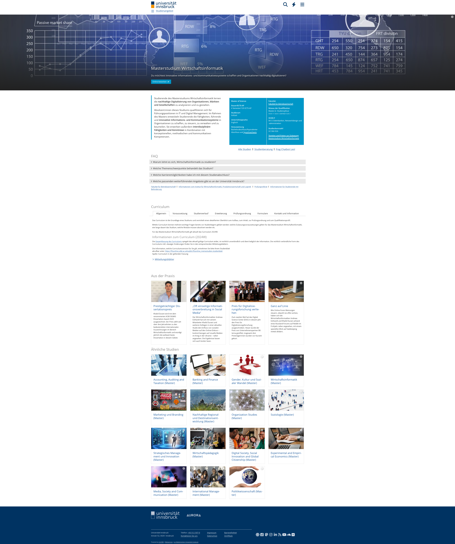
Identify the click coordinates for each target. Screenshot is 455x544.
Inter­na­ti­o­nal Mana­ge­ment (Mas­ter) (206, 493)
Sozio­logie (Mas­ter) (282, 414)
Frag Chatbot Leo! (285, 149)
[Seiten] (302, 4)
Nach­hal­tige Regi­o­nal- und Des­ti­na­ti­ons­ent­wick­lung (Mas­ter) (206, 418)
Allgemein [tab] (161, 213)
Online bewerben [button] (159, 81)
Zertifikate (228, 536)
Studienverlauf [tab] (201, 213)
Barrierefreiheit (230, 532)
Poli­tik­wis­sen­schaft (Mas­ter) (247, 493)
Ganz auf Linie (279, 306)
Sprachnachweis (250, 132)
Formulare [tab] (262, 213)
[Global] (294, 5)
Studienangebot (164, 10)
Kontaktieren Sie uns (189, 536)
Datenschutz (212, 536)
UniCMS (161, 542)
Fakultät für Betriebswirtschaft (280, 104)
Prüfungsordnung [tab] (242, 213)
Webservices (169, 542)
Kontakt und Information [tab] (286, 213)
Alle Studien (244, 149)
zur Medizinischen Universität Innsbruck (186, 542)
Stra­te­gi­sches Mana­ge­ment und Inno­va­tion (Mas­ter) (167, 456)
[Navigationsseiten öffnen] (153, 11)
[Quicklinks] (294, 4)
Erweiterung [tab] (221, 213)
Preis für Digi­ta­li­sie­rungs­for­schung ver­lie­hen (245, 309)
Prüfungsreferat (261, 186)
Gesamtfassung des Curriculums (168, 241)
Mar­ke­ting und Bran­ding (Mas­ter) (168, 416)
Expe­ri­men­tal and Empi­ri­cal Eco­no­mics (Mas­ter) (286, 454)
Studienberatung (263, 149)
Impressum (211, 532)
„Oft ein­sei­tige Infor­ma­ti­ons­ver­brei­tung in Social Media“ (208, 309)
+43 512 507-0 (194, 532)
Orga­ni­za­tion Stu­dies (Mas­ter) (244, 416)
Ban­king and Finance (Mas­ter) (205, 381)
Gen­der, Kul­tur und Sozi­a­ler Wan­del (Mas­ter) (247, 381)
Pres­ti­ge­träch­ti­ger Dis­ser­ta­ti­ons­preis (167, 307)
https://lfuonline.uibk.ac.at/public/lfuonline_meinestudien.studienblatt (194, 251)
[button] (227, 162)
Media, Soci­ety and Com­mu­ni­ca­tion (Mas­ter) (168, 493)
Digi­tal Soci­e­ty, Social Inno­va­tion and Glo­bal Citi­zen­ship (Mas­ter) (245, 456)
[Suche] (285, 4)
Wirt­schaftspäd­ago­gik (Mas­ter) (206, 454)
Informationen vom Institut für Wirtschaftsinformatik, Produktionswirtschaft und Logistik (215, 186)
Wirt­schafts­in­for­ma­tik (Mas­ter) (284, 381)
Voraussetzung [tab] (180, 213)
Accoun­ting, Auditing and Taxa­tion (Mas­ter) (168, 381)
